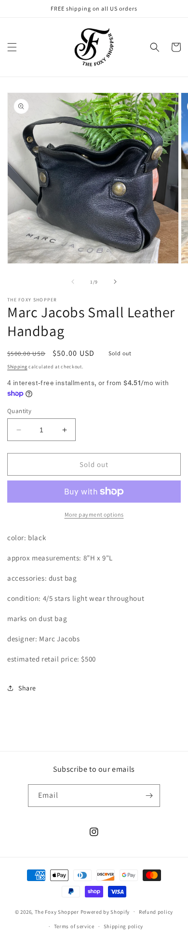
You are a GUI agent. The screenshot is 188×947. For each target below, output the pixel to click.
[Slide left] (72, 281)
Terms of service (74, 926)
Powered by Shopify (105, 911)
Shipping (17, 366)
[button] (12, 47)
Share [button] (27, 688)
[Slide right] (115, 281)
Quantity (19, 411)
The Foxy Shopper (57, 911)
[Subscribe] (149, 795)
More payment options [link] (94, 514)
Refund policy (156, 911)
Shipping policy (124, 926)
